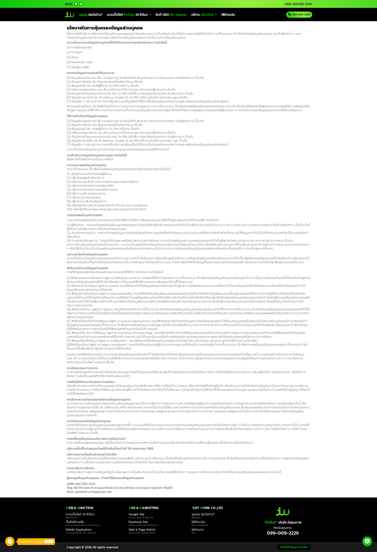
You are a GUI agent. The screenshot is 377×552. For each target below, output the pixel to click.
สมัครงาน (197, 529)
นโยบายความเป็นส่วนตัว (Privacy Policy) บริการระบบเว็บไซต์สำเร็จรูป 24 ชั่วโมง (67, 4)
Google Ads (136, 514)
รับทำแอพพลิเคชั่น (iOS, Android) (81, 532)
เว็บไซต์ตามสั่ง (75, 522)
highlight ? (196, 517)
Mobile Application (79, 529)
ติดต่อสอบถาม (283, 527)
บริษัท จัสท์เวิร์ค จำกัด (298, 4)
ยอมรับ (49, 541)
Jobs (193, 532)
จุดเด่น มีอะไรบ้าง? (203, 514)
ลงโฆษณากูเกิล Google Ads (141, 517)
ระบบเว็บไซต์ (127, 14)
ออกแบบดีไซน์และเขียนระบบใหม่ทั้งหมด (83, 525)
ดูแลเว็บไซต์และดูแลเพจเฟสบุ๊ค (142, 532)
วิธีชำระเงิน (228, 14)
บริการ (202, 14)
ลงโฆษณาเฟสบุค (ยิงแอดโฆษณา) (143, 525)
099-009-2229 (283, 533)
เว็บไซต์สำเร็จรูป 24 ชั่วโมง (293, 547)
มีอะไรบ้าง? (90, 14)
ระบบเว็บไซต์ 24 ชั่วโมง (80, 514)
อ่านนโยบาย (38, 541)
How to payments (199, 525)
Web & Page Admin (142, 529)
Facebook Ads (138, 522)
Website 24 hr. (72, 517)
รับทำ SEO (171, 14)
